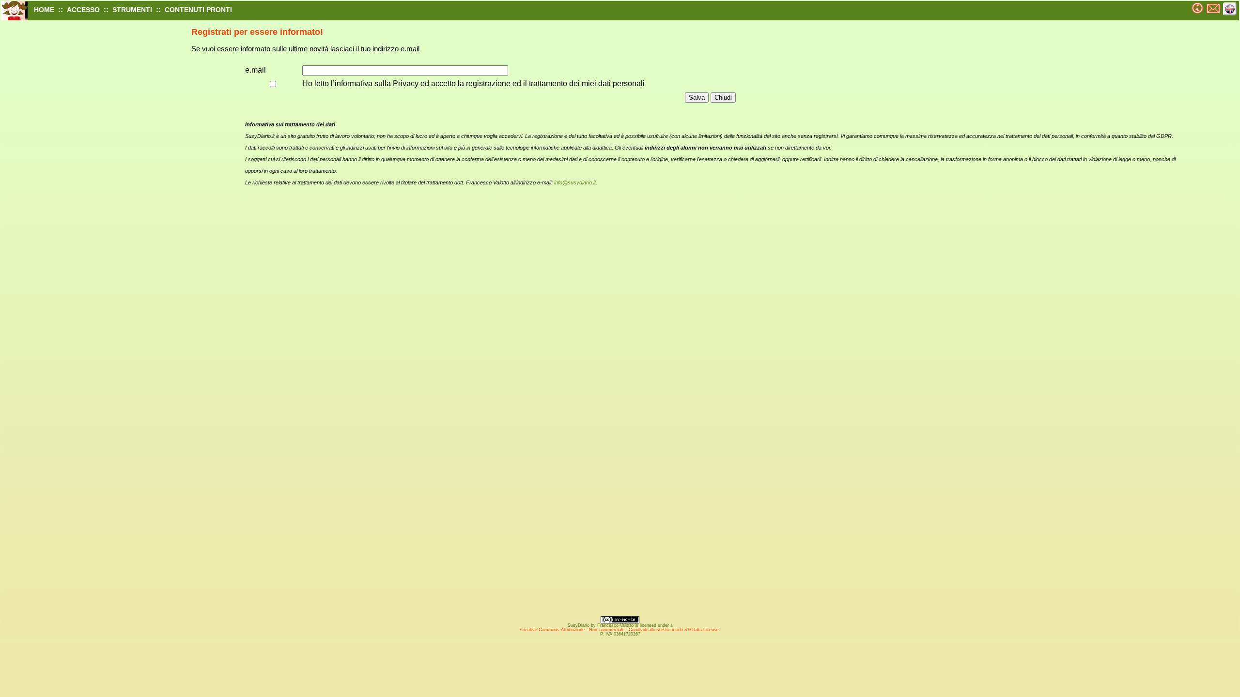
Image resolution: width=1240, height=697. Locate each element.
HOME (44, 10)
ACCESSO (83, 10)
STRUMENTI (132, 10)
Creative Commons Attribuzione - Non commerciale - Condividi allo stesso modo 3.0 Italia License (619, 629)
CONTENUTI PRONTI (198, 10)
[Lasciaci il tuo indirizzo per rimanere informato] (1198, 6)
